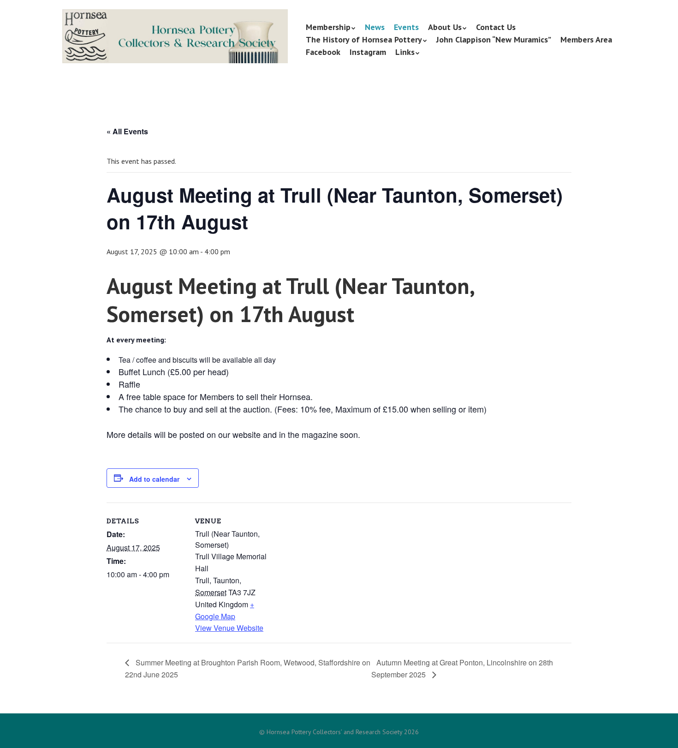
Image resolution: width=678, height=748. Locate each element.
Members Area (586, 39)
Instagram (368, 52)
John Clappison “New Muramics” (493, 39)
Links (405, 52)
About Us (445, 27)
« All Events (127, 131)
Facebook (323, 52)
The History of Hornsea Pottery (364, 39)
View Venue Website (229, 627)
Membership (328, 27)
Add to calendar (154, 479)
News (375, 27)
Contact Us (496, 27)
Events (406, 27)
